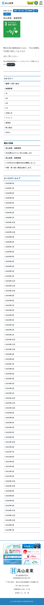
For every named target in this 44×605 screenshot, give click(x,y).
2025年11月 (10, 227)
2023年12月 (10, 339)
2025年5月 (10, 256)
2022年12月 (10, 398)
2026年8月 (10, 183)
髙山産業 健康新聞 (14, 148)
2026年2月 (10, 212)
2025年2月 (10, 271)
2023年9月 (10, 354)
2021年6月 (10, 457)
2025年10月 (10, 232)
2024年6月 (10, 310)
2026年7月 (10, 188)
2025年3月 (10, 266)
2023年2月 (10, 388)
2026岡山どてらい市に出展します (19, 153)
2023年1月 (10, 393)
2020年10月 (10, 486)
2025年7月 (10, 247)
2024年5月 (10, 315)
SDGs (8, 132)
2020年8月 (10, 496)
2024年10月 (10, 291)
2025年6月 (10, 252)
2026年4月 (10, 203)
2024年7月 (10, 305)
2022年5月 (10, 422)
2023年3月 (10, 383)
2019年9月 (10, 525)
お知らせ (7, 14)
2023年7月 (10, 364)
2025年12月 (10, 222)
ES (7, 98)
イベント (9, 118)
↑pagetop (40, 601)
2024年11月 (10, 286)
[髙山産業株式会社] (22, 570)
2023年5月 (10, 374)
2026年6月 (10, 193)
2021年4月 (10, 466)
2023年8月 (10, 359)
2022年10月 (10, 408)
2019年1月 (10, 530)
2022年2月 (10, 437)
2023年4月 (10, 378)
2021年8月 (10, 447)
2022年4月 (10, 427)
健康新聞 (29, 10)
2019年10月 (10, 520)
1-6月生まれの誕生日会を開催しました (21, 163)
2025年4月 (10, 261)
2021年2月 (10, 476)
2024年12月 (10, 281)
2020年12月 (10, 481)
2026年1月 (10, 217)
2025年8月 (10, 242)
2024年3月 (10, 325)
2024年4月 (10, 320)
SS (36, 10)
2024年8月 (10, 300)
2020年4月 (10, 505)
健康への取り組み (19, 10)
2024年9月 (10, 295)
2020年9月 (10, 491)
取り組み (9, 127)
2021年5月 (10, 461)
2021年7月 (10, 452)
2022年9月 (10, 413)
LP (7, 108)
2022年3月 (10, 432)
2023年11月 (10, 344)
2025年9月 (10, 237)
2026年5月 (10, 198)
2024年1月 (10, 335)
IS (6, 93)
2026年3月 (10, 208)
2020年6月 (10, 501)
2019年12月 (10, 510)
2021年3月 (10, 471)
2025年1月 (10, 276)
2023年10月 (10, 349)
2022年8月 (10, 418)
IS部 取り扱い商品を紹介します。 (19, 167)
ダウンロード (10, 64)
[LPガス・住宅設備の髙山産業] (7, 3)
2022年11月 (10, 403)
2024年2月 (10, 330)
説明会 (8, 123)
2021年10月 (10, 442)
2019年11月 (10, 515)
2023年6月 (10, 369)
